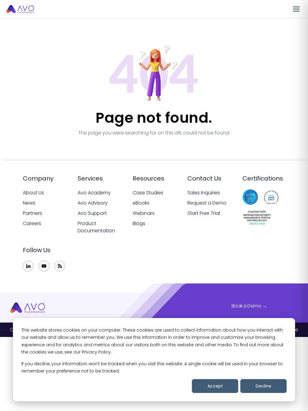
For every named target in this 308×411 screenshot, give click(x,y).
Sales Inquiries (203, 192)
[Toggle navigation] (296, 9)
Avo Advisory (93, 202)
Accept (215, 386)
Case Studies (148, 192)
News (29, 202)
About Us (33, 192)
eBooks (141, 202)
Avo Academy (94, 192)
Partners (32, 213)
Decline (263, 386)
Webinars (144, 213)
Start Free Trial (203, 213)
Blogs (139, 223)
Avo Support (92, 213)
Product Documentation (96, 227)
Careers (32, 223)
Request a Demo (206, 202)
